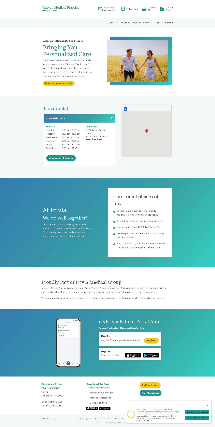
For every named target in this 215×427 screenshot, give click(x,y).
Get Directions (94, 139)
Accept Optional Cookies (197, 412)
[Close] (207, 405)
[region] (168, 412)
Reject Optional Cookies (197, 418)
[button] (146, 131)
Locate (125, 109)
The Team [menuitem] (124, 23)
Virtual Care (132, 9)
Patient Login (150, 385)
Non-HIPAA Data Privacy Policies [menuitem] (109, 423)
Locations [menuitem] (136, 23)
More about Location (61, 158)
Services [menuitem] (147, 23)
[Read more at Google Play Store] (151, 355)
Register (151, 340)
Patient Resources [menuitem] (162, 23)
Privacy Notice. (143, 420)
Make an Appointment (58, 83)
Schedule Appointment (111, 8)
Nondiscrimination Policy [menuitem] (103, 419)
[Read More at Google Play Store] (105, 408)
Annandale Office (55, 118)
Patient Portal (169, 8)
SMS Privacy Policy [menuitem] (85, 419)
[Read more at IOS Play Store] (133, 355)
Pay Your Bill (152, 8)
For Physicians (150, 393)
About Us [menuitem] (113, 23)
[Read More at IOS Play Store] (92, 408)
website (161, 298)
